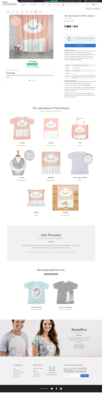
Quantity (66, 29)
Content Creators (37, 376)
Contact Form (36, 374)
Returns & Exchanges (38, 368)
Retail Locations (17, 370)
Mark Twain (68, 18)
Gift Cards (57, 4)
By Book (23, 4)
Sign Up (84, 375)
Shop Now (79, 346)
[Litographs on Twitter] (51, 388)
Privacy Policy (16, 376)
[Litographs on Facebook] (56, 388)
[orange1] (65, 26)
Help (87, 4)
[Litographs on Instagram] (60, 388)
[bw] (68, 26)
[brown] (75, 26)
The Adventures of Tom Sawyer (79, 15)
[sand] (72, 26)
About (14, 368)
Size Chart (35, 372)
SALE (49, 4)
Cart (95, 4)
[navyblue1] (70, 26)
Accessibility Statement (18, 372)
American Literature (51, 274)
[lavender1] (77, 26)
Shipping (70, 80)
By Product (33, 4)
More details (87, 85)
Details (69, 50)
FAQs (34, 370)
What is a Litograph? (93, 8)
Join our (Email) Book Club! (93, 1)
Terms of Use (16, 374)
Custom (43, 4)
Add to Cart (80, 45)
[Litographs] (9, 3)
